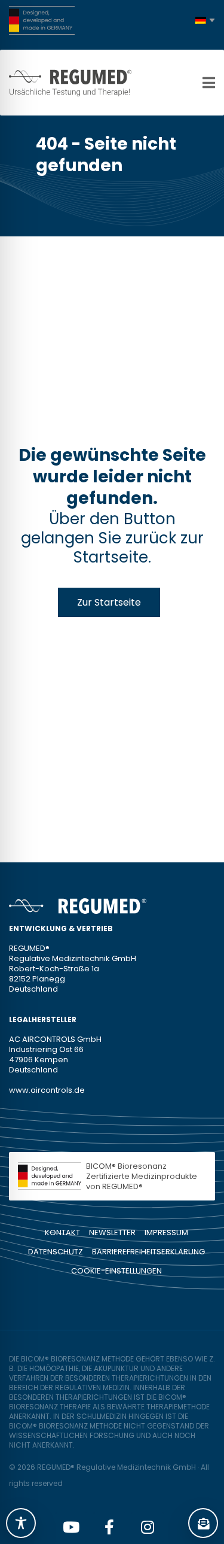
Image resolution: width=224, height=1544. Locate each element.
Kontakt (62, 1232)
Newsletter (112, 1232)
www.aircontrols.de (47, 1090)
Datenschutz (55, 1252)
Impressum (166, 1232)
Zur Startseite (109, 602)
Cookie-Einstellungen (116, 1271)
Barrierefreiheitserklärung (148, 1252)
